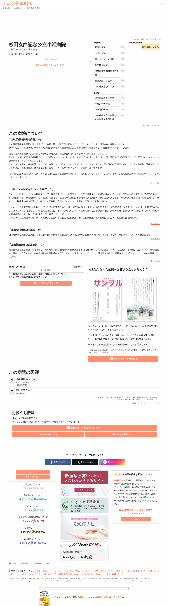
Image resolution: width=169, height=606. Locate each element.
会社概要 (36, 571)
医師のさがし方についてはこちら (146, 403)
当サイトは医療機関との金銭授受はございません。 (32, 563)
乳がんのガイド (33, 484)
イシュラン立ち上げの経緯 (40, 574)
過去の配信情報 (126, 509)
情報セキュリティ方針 (126, 571)
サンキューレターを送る (125, 358)
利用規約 (118, 480)
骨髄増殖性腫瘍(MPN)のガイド (33, 517)
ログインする (162, 3)
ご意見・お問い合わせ (33, 477)
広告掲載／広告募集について (67, 574)
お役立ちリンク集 (49, 434)
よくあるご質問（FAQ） (91, 574)
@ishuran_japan (114, 462)
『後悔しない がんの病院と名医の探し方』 (97, 597)
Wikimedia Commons (154, 39)
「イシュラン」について (33, 472)
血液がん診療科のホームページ (49, 65)
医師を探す (18, 8)
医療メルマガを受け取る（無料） (87, 427)
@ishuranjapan (87, 462)
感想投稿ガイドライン (104, 571)
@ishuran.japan (59, 462)
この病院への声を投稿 (47, 283)
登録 (136, 519)
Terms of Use (20, 581)
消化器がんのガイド (33, 539)
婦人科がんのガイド (33, 495)
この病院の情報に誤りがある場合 (150, 125)
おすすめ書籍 (122, 434)
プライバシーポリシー (83, 571)
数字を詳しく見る (150, 47)
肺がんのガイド (33, 506)
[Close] (128, 588)
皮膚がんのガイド (33, 528)
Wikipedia (135, 39)
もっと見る (155, 183)
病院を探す (7, 8)
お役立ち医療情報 (32, 8)
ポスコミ (118, 350)
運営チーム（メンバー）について (57, 571)
